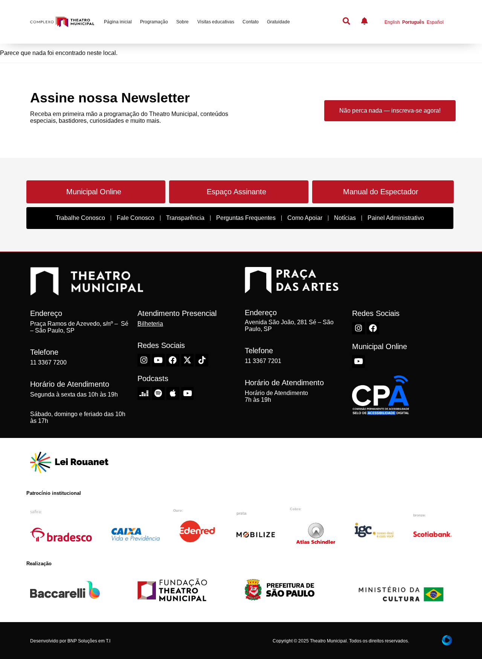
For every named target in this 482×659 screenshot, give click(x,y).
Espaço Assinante (236, 192)
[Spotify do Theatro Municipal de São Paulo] (158, 393)
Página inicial (118, 21)
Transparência (185, 218)
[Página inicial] (62, 22)
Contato (251, 21)
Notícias (345, 218)
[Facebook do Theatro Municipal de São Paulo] (172, 360)
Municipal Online (93, 192)
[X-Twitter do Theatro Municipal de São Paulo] (187, 360)
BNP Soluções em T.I (88, 641)
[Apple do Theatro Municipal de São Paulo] (172, 393)
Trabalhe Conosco (80, 218)
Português (413, 22)
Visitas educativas (215, 21)
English (392, 22)
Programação (154, 21)
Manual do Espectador (380, 192)
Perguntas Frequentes (246, 218)
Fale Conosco (135, 218)
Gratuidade (278, 21)
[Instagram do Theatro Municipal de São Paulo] (143, 360)
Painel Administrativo (396, 218)
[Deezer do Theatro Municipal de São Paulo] (143, 393)
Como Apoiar (304, 218)
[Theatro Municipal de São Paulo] (86, 291)
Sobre (182, 21)
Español (435, 22)
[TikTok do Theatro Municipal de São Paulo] (201, 360)
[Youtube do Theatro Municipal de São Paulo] (158, 360)
